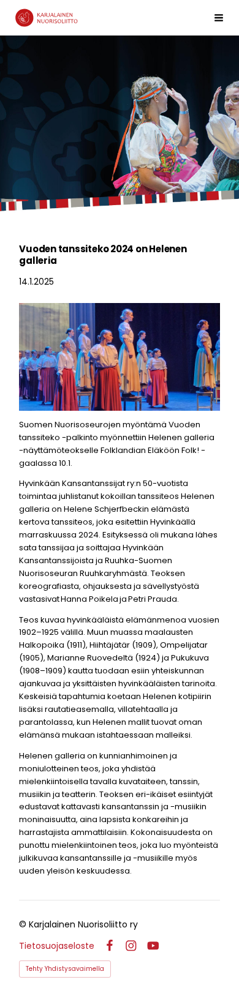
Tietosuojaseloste (56, 945)
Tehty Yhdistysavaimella (65, 968)
